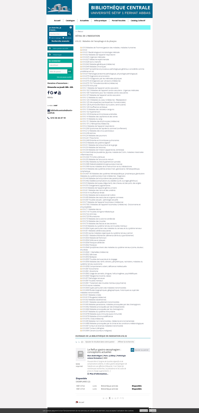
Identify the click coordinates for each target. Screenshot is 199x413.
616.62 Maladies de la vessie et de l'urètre (98, 195)
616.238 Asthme (89, 133)
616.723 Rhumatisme (91, 216)
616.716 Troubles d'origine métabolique (98, 211)
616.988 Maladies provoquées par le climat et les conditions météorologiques (113, 323)
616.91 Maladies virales (91, 295)
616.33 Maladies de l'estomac (94, 147)
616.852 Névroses (89, 254)
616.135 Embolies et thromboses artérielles (99, 114)
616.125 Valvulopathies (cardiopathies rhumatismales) (104, 102)
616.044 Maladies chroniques (94, 66)
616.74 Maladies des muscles (94, 221)
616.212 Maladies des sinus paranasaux (98, 131)
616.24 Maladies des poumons (94, 135)
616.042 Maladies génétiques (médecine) (98, 64)
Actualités (84, 20)
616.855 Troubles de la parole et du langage (99, 259)
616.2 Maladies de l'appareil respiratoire (98, 126)
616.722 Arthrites (89, 214)
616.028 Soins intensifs (91, 62)
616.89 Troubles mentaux (92, 280)
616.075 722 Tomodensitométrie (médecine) (100, 83)
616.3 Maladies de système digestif (96, 142)
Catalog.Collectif (138, 20)
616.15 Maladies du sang (92, 119)
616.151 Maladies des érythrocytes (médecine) (100, 121)
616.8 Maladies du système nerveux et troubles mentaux (104, 226)
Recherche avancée (60, 41)
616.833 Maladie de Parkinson (94, 238)
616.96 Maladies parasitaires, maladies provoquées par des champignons (111, 304)
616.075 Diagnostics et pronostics (95, 76)
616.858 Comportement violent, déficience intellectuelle (104, 266)
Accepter (152, 410)
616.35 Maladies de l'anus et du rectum (97, 159)
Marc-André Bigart (94, 356)
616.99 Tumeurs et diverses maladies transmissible (102, 326)
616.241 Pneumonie (90, 138)
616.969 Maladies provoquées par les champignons (102, 309)
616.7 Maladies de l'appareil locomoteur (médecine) (102, 202)
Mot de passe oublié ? (64, 77)
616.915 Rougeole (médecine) (94, 297)
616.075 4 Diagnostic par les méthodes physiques (102, 78)
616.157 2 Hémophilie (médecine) (95, 123)
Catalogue (70, 20)
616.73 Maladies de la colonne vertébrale (98, 219)
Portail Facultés (118, 20)
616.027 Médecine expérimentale (95, 59)
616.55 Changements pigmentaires (96, 185)
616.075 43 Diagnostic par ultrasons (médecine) (101, 81)
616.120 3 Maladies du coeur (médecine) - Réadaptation (104, 100)
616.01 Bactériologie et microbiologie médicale (101, 52)
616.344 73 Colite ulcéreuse (93, 157)
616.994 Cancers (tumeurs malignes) (97, 330)
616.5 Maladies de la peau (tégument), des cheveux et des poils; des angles (111, 183)
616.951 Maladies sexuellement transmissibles (100, 302)
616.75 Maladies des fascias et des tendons (99, 223)
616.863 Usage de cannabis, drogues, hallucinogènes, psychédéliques (109, 273)
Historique (57, 54)
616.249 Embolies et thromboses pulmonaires (100, 140)
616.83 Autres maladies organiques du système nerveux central (107, 233)
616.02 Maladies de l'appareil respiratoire (98, 54)
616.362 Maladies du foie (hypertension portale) (101, 161)
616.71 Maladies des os (91, 209)
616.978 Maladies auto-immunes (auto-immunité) (102, 314)
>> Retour (79, 31)
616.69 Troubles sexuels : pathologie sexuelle (100, 200)
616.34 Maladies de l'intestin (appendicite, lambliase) (103, 150)
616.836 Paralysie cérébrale (93, 242)
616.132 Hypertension (91, 112)
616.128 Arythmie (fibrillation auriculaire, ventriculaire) (104, 104)
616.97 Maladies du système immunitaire (98, 311)
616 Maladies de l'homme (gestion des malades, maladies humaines (109, 47)
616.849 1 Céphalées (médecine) (95, 252)
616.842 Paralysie (89, 245)
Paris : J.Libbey (109, 356)
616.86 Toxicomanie (90, 269)
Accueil (57, 20)
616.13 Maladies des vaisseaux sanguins (98, 109)
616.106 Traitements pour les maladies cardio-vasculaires (105, 93)
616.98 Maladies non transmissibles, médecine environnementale (108, 321)
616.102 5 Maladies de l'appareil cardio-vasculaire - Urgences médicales (110, 90)
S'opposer (144, 410)
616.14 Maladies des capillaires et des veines (100, 116)
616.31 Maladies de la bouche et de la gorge (99, 145)
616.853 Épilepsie (89, 257)
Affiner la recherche (126, 342)
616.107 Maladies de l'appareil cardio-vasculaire (101, 95)
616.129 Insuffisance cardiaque (94, 107)
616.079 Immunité (89, 85)
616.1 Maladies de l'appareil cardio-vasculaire (100, 88)
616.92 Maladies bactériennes (94, 299)
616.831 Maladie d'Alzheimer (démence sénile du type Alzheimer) (108, 235)
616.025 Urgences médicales (93, 57)
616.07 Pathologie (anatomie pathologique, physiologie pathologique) (109, 73)
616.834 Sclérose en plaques (93, 240)
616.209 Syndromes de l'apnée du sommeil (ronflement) (104, 128)
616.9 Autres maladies (91, 285)
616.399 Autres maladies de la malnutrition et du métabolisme (107, 166)
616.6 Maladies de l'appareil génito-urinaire (99, 188)
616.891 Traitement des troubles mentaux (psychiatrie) (104, 283)
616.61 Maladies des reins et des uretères (98, 190)
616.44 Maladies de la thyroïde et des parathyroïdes (102, 178)
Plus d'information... (99, 374)
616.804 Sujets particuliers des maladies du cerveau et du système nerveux (112, 228)
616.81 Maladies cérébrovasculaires (96, 230)
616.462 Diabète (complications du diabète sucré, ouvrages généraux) (110, 181)
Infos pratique (100, 20)
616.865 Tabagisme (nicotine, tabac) (96, 276)
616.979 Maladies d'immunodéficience (97, 316)
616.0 (84, 50)
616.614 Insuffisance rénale (93, 192)
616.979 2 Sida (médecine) (92, 318)
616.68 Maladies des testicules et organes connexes (102, 197)
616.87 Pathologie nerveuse (93, 278)
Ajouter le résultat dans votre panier (100, 342)
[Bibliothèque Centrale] (59, 7)
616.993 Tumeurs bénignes (93, 328)
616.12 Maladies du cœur (92, 97)
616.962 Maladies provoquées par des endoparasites (103, 307)
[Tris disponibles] (82, 342)
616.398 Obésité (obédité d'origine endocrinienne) (102, 164)
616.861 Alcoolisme (90, 271)
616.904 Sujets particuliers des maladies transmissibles (104, 288)
